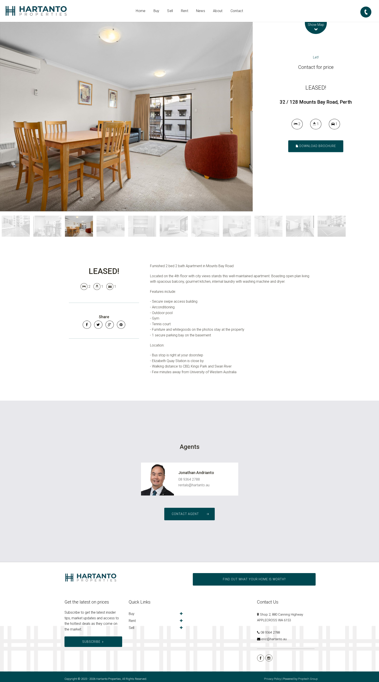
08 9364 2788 (189, 479)
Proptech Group (308, 678)
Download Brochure (317, 146)
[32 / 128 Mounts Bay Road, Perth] (126, 116)
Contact (237, 11)
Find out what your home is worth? (254, 579)
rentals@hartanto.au (193, 485)
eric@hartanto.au (274, 639)
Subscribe (91, 641)
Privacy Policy (272, 678)
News (200, 11)
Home (140, 11)
